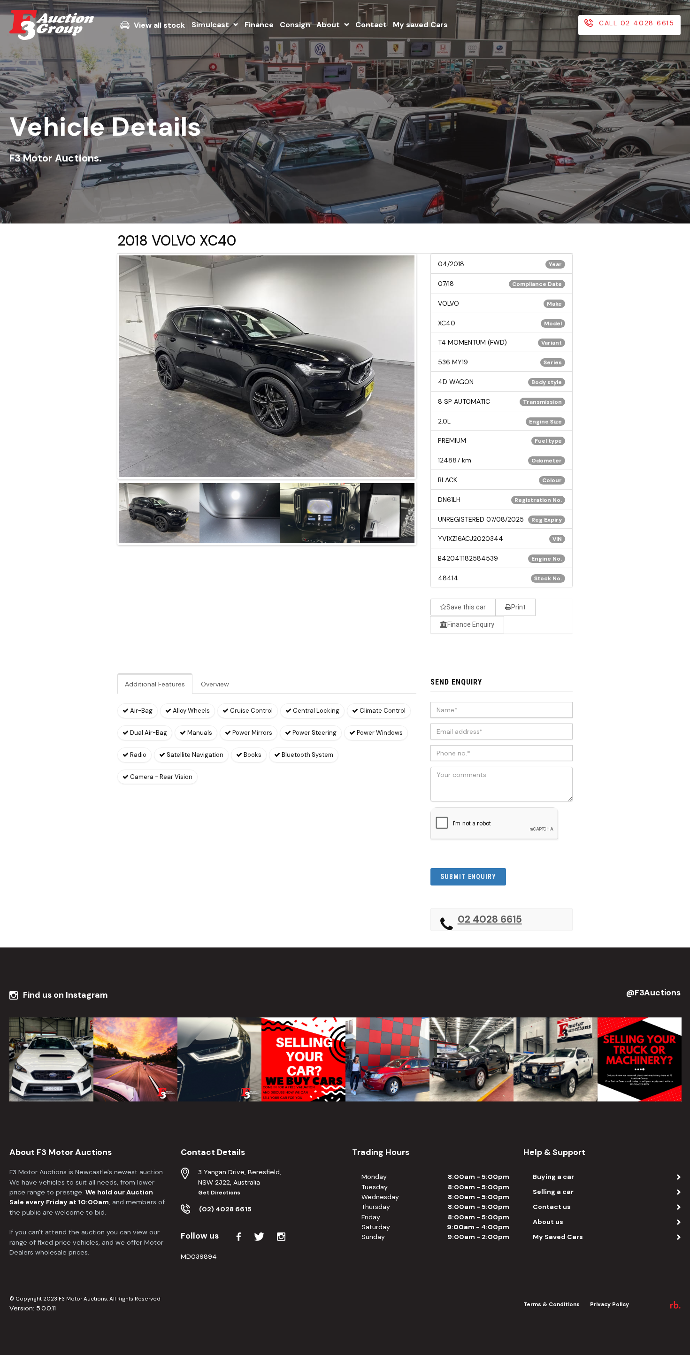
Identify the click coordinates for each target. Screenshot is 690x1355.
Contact (371, 25)
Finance (259, 25)
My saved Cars (420, 25)
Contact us (552, 1206)
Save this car (466, 607)
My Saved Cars (558, 1236)
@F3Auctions (653, 993)
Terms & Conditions (551, 1304)
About (328, 25)
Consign (295, 25)
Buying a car (553, 1176)
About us (548, 1221)
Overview (215, 684)
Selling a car (553, 1191)
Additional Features (155, 684)
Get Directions (219, 1192)
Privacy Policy (609, 1304)
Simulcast (210, 25)
